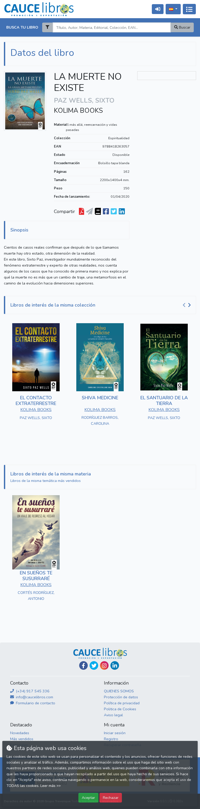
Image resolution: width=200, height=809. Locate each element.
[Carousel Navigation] (187, 305)
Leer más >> (50, 785)
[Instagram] (104, 665)
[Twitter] (94, 665)
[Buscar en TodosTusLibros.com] (98, 211)
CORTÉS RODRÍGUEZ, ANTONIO (36, 595)
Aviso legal (113, 715)
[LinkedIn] (114, 665)
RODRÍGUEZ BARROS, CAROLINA (100, 420)
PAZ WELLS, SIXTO (36, 417)
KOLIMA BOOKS (78, 111)
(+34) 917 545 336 (32, 691)
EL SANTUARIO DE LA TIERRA (164, 401)
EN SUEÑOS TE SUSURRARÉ (36, 576)
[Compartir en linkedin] (122, 211)
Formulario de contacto (35, 703)
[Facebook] (83, 665)
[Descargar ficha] (81, 211)
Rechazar (110, 797)
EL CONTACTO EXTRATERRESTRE (36, 401)
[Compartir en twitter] (114, 211)
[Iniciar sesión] (158, 9)
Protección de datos (121, 697)
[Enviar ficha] (89, 211)
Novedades (19, 732)
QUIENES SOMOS (119, 691)
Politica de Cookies (120, 709)
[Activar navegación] (189, 9)
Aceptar (88, 797)
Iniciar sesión (115, 732)
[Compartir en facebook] (106, 211)
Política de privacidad (122, 703)
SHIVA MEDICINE (100, 398)
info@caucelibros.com (34, 697)
